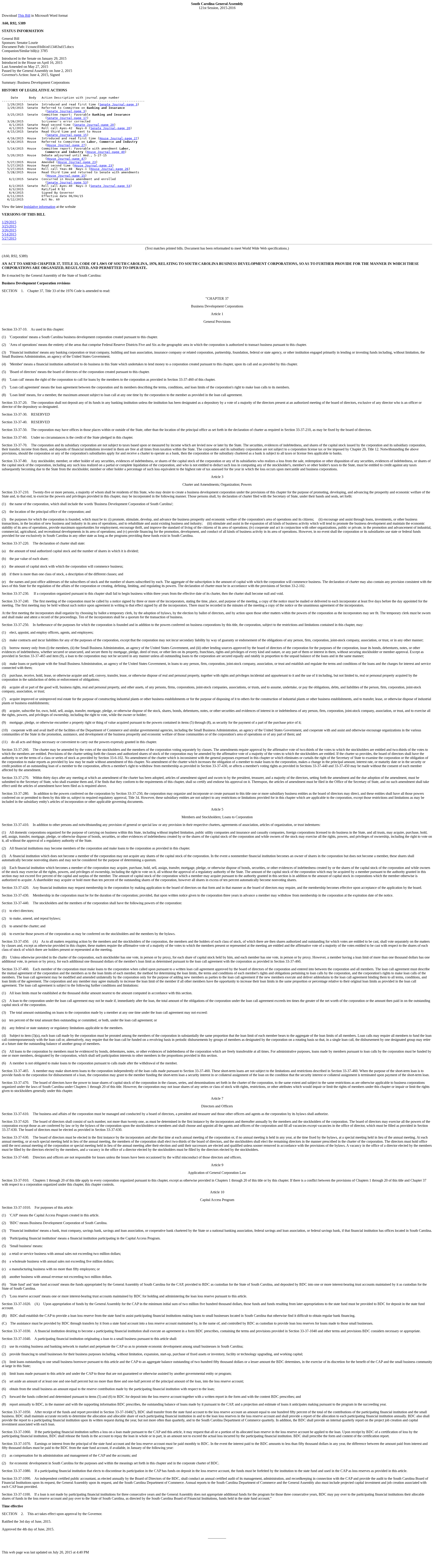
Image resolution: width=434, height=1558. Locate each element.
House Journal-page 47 (66, 158)
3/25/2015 (9, 226)
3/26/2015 (9, 230)
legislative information (39, 207)
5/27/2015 (9, 238)
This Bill (24, 15)
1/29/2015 (9, 222)
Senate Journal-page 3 (118, 104)
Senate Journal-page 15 (67, 135)
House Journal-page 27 (118, 138)
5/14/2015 (9, 234)
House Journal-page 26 (109, 169)
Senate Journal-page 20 (94, 124)
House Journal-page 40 (106, 152)
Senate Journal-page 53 (67, 182)
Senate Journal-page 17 (67, 118)
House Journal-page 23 (77, 162)
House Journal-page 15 (66, 175)
